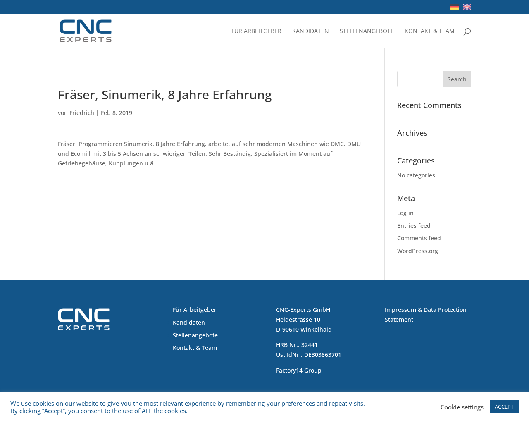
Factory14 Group (299, 370)
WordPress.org (417, 251)
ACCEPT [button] (504, 406)
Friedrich (81, 113)
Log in (405, 213)
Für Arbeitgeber (256, 31)
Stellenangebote (367, 31)
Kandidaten (310, 31)
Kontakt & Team (430, 31)
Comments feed (419, 238)
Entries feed (414, 226)
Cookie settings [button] (462, 407)
